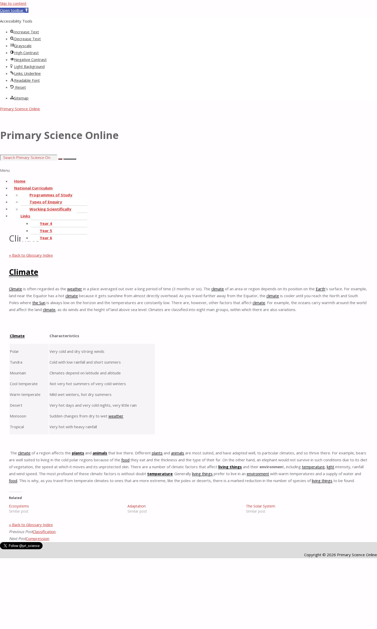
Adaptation (136, 506)
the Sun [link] (38, 302)
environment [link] (258, 473)
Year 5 (46, 230)
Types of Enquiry (45, 201)
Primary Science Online (20, 108)
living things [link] (230, 466)
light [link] (330, 466)
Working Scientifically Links (46, 212)
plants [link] (78, 452)
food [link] (125, 459)
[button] (14, 10)
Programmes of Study (50, 194)
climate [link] (217, 288)
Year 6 (46, 237)
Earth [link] (320, 288)
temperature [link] (313, 466)
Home (19, 181)
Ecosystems (19, 506)
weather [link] (74, 288)
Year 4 (46, 223)
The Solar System (260, 506)
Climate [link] (23, 272)
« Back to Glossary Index (31, 255)
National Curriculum (33, 188)
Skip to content (13, 3)
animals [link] (100, 452)
